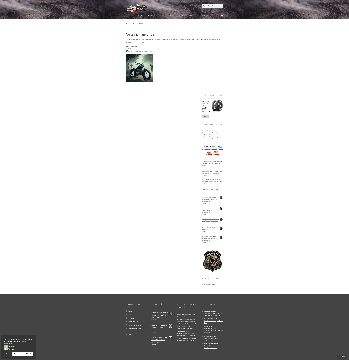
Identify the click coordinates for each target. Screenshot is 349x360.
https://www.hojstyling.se (209, 284)
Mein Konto (173, 6)
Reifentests (182, 15)
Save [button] (15, 354)
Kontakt (192, 15)
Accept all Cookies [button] (26, 354)
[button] (6, 346)
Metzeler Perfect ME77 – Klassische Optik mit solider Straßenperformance (213, 346)
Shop (161, 6)
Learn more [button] (8, 343)
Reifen (128, 15)
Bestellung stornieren (135, 325)
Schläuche (139, 15)
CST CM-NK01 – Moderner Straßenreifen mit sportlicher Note (213, 321)
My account (132, 318)
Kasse (180, 6)
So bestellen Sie (153, 15)
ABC (162, 15)
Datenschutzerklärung (190, 6)
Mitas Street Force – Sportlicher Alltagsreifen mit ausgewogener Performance (213, 313)
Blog (166, 6)
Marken (171, 15)
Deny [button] (7, 354)
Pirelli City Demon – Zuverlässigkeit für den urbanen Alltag (211, 338)
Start (129, 23)
